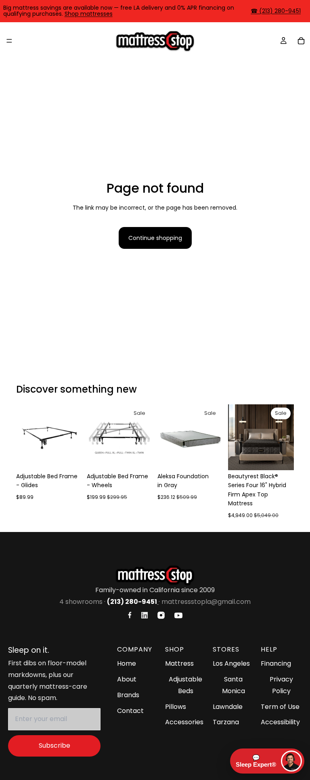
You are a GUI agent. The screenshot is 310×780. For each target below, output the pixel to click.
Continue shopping (155, 238)
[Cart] (301, 41)
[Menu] (9, 41)
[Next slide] (73, 437)
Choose (76, 458)
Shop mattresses (89, 14)
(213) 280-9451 (132, 601)
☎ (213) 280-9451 (276, 11)
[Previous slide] (25, 437)
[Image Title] (130, 615)
